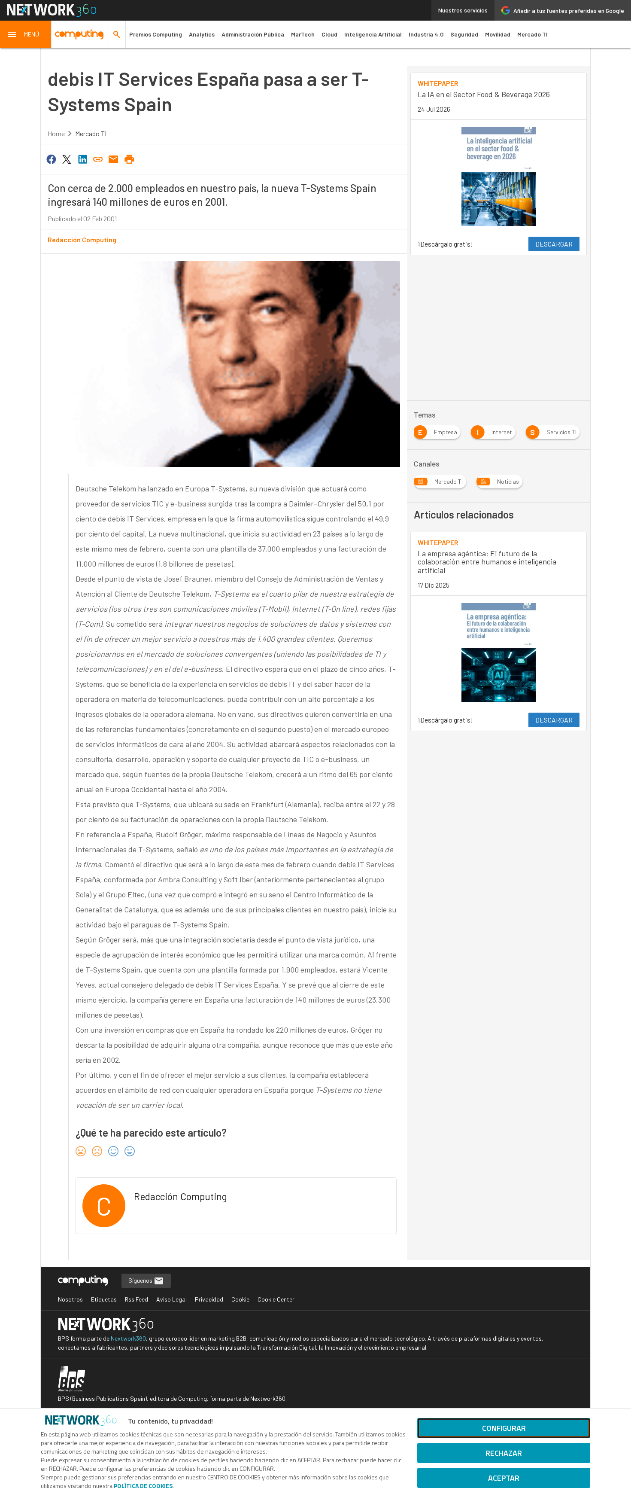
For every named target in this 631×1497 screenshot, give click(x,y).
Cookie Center (276, 1299)
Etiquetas (104, 1299)
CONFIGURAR (504, 1428)
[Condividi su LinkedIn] (82, 158)
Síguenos (141, 1280)
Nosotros (70, 1299)
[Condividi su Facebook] (51, 158)
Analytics (202, 34)
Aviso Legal (171, 1299)
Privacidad (209, 1299)
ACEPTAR (503, 1478)
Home (56, 133)
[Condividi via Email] (114, 158)
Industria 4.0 (426, 34)
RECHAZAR (503, 1453)
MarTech (303, 34)
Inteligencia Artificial (373, 34)
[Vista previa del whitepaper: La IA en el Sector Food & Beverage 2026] (498, 176)
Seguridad (464, 34)
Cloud (329, 34)
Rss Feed (136, 1299)
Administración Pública (252, 34)
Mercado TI (532, 34)
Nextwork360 (128, 1338)
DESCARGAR (554, 244)
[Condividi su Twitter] (66, 158)
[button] (26, 34)
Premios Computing (155, 34)
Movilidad (497, 34)
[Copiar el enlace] (98, 158)
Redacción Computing (82, 239)
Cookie (240, 1299)
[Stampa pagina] (129, 158)
